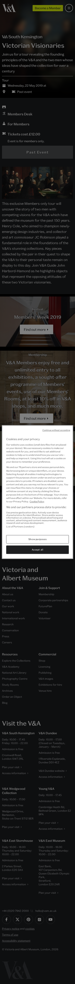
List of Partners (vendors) (20, 526)
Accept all (37, 549)
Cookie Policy (37, 501)
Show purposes (37, 539)
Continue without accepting (56, 430)
